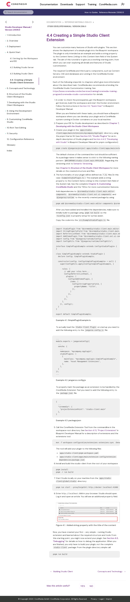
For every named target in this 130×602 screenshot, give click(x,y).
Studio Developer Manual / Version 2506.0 (18, 28)
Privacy (94, 599)
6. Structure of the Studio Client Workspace (19, 95)
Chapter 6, (85, 168)
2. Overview (12, 40)
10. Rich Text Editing (16, 127)
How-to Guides (91, 12)
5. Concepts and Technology (21, 88)
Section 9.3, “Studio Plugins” (94, 136)
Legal (101, 599)
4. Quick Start (13, 52)
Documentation (49, 4)
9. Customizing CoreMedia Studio (19, 120)
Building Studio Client (63, 571)
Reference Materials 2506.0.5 (111, 12)
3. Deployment (14, 46)
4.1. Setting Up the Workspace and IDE (24, 59)
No (91, 586)
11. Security (12, 133)
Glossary (11, 145)
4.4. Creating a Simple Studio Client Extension (22, 81)
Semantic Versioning (83, 163)
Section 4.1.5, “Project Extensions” (100, 430)
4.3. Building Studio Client (21, 73)
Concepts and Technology (110, 571)
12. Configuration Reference (20, 139)
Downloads (66, 4)
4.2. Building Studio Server (22, 67)
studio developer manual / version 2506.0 (66, 26)
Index (9, 150)
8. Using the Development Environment (19, 112)
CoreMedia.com (108, 4)
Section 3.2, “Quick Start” (91, 106)
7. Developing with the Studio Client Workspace (21, 103)
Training (92, 4)
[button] (6, 21)
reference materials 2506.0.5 (78, 22)
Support (80, 4)
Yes (82, 586)
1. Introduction (14, 35)
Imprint (109, 599)
